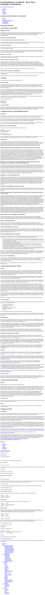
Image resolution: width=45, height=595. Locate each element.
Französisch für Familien (9, 552)
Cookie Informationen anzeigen (5, 487)
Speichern (2, 534)
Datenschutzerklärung (4, 475)
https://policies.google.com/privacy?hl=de (7, 432)
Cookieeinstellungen (4, 462)
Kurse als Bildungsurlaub (9, 549)
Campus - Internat (8, 558)
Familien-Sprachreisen (9, 561)
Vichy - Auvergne (8, 573)
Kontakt (6, 586)
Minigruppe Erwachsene (9, 547)
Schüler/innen (7, 585)
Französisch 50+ (8, 553)
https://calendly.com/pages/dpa (5, 371)
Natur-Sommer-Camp (8, 581)
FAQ (3, 10)
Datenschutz (5, 12)
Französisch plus (8, 559)
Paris (6, 563)
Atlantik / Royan (8, 571)
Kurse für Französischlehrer (9, 550)
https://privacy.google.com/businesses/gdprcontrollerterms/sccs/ (33, 429)
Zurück (1, 536)
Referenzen (5, 9)
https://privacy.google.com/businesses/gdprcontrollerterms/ (10, 429)
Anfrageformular (5, 23)
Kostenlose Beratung (5, 450)
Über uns (4, 8)
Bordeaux (6, 577)
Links (4, 11)
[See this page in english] (3, 6)
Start (3, 19)
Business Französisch (8, 546)
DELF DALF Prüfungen (9, 551)
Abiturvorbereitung (8, 560)
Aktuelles (4, 18)
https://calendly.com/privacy (5, 358)
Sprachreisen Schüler (6, 21)
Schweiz (6, 582)
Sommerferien (7, 556)
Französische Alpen (8, 574)
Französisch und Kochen (9, 548)
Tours (6, 575)
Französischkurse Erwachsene (8, 20)
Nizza (6, 564)
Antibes (6, 565)
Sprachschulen (5, 22)
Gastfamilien (7, 557)
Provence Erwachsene (9, 580)
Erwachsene (7, 584)
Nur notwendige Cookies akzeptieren (9, 536)
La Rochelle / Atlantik (8, 570)
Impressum (4, 13)
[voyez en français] (10, 6)
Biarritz (6, 578)
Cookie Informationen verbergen (6, 489)
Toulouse (6, 576)
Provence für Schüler (8, 579)
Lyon (6, 572)
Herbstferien (7, 555)
